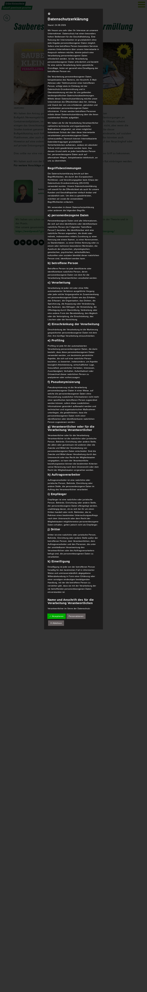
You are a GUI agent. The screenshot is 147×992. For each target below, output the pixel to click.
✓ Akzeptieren (57, 616)
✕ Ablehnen (56, 623)
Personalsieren (76, 616)
